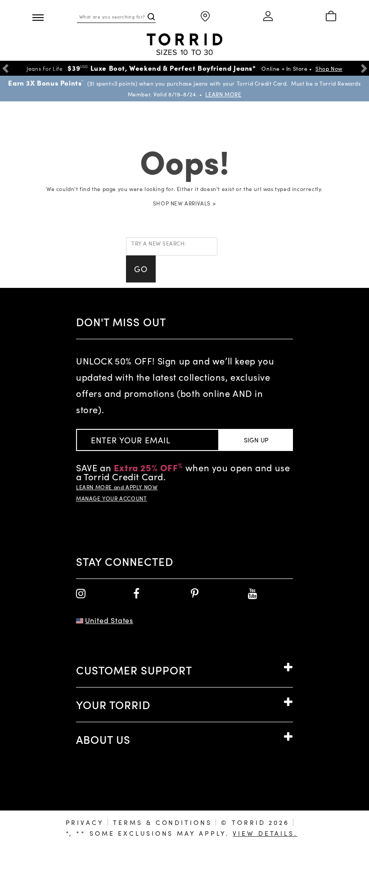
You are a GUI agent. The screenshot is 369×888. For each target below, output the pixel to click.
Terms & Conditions (162, 822)
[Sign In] (268, 17)
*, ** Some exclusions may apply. (181, 833)
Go (141, 269)
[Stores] (205, 17)
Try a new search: (158, 243)
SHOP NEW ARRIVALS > (184, 203)
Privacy (85, 822)
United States (109, 620)
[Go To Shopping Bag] (331, 17)
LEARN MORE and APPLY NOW (117, 487)
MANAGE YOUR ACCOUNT (111, 498)
